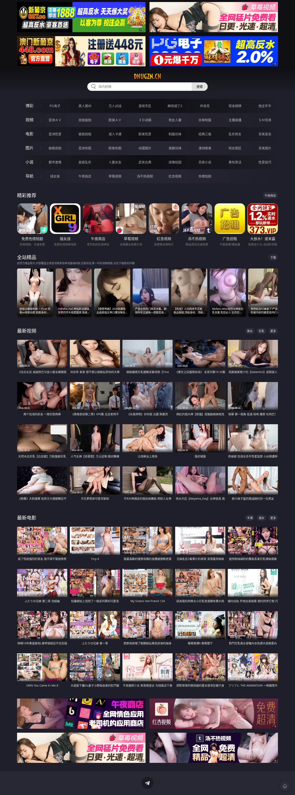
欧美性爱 (144, 134)
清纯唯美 (204, 148)
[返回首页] (285, 786)
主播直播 (235, 120)
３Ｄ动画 (144, 120)
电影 (29, 134)
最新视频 (26, 330)
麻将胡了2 (175, 106)
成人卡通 (115, 134)
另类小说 (204, 162)
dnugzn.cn (147, 76)
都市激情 (55, 162)
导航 (29, 176)
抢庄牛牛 (264, 106)
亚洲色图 (84, 148)
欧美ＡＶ (115, 120)
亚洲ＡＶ (55, 120)
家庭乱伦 (84, 162)
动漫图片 (144, 148)
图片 (29, 148)
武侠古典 (144, 162)
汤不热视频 (145, 176)
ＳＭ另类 (264, 120)
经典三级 (204, 134)
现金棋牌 (235, 106)
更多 (273, 331)
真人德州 (84, 106)
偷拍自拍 (84, 134)
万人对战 (115, 106)
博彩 (29, 106)
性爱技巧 (264, 162)
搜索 (199, 86)
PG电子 (55, 106)
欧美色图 (115, 148)
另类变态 (264, 134)
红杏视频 (175, 176)
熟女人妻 (175, 120)
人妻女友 (115, 162)
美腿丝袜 (175, 148)
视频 (29, 120)
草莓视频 (115, 176)
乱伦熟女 (235, 134)
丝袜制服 (204, 120)
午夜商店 (84, 176)
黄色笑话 (235, 162)
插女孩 (55, 176)
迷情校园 (175, 162)
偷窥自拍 (55, 148)
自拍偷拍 (84, 120)
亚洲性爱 (55, 134)
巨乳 (261, 331)
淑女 (261, 518)
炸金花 (205, 106)
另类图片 (264, 148)
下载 (273, 257)
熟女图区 (235, 148)
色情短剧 (204, 176)
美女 (250, 331)
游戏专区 (144, 106)
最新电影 (26, 517)
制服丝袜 (175, 134)
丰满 (250, 518)
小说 (29, 162)
